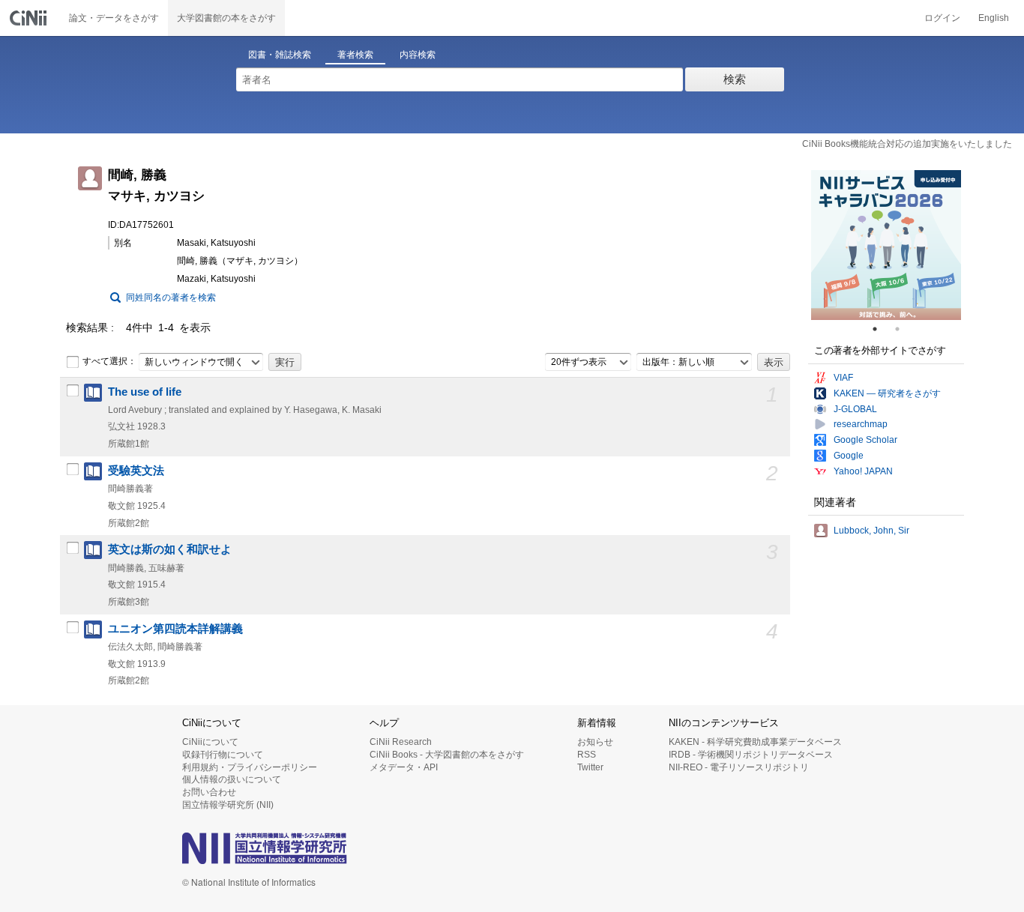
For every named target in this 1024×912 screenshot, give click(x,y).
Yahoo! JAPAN (863, 471)
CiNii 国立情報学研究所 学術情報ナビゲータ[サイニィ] (30, 18)
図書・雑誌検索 (279, 54)
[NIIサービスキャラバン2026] (886, 245)
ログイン (942, 18)
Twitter (590, 767)
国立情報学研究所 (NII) (228, 805)
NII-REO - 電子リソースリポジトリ (739, 767)
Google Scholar (865, 440)
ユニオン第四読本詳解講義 (175, 629)
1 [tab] (880, 328)
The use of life (144, 392)
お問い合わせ (209, 792)
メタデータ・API (404, 767)
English (993, 18)
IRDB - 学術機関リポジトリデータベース (751, 754)
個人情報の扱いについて (231, 779)
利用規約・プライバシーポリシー (249, 767)
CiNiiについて (210, 742)
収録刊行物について (222, 754)
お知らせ (595, 742)
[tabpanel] (886, 245)
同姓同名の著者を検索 (171, 297)
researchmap (861, 424)
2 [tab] (903, 328)
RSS (586, 754)
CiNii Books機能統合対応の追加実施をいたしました (907, 144)
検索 (734, 79)
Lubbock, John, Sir (871, 530)
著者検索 (355, 54)
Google (849, 455)
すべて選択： (109, 361)
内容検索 (418, 54)
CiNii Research (401, 742)
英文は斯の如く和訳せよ (170, 549)
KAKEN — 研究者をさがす (887, 393)
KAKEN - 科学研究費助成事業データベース (755, 742)
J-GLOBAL (855, 409)
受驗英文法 (136, 471)
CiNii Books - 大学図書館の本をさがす (447, 754)
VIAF (843, 377)
